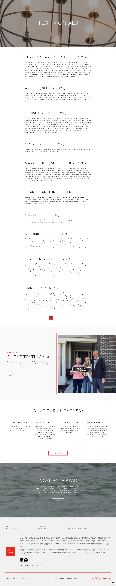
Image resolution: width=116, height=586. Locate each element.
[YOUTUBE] (109, 578)
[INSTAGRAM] (100, 578)
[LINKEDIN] (105, 578)
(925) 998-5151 (42, 528)
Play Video (10, 372)
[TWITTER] (96, 578)
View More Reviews (58, 453)
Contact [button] (58, 500)
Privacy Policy (74, 578)
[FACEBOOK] (92, 578)
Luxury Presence (20, 578)
